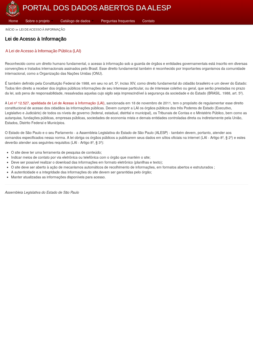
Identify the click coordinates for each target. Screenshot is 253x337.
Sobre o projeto (38, 20)
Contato (148, 20)
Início (9, 29)
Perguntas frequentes (118, 20)
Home (13, 20)
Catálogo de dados (76, 20)
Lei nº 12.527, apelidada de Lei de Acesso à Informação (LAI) (56, 102)
